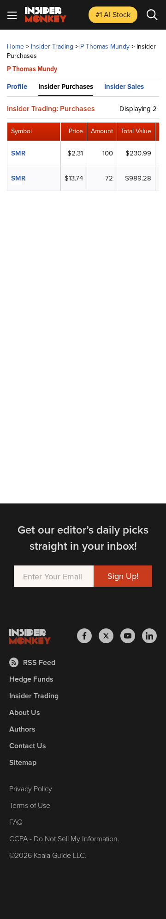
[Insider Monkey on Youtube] (131, 635)
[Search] (152, 14)
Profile (17, 86)
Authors (22, 729)
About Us (24, 712)
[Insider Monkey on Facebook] (88, 635)
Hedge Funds (31, 679)
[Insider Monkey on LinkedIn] (149, 635)
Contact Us (27, 745)
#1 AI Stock (112, 14)
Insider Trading (52, 46)
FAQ (16, 822)
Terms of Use (29, 805)
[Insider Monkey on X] (109, 635)
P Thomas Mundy (105, 46)
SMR (18, 153)
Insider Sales (124, 86)
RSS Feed (39, 662)
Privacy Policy (30, 788)
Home (15, 46)
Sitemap (22, 762)
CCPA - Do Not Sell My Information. (64, 838)
